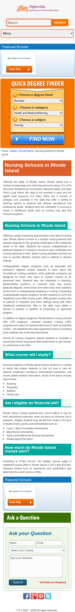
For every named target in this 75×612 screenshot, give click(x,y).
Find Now (37, 140)
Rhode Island (26, 150)
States (13, 150)
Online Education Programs (37, 8)
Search (60, 22)
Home (5, 150)
